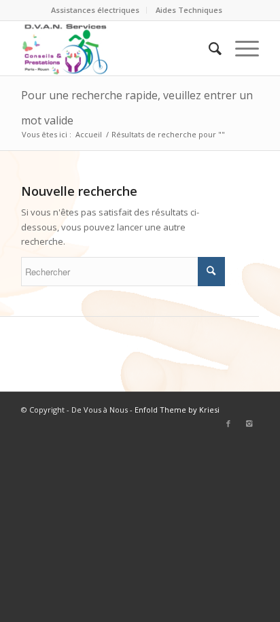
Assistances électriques (95, 10)
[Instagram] (249, 423)
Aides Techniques (189, 10)
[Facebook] (228, 423)
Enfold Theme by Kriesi (177, 409)
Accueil (88, 134)
